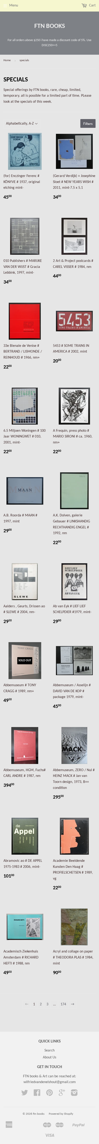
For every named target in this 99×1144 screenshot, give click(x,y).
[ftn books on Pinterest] (49, 1094)
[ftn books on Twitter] (24, 1094)
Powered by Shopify (61, 1113)
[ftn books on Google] (61, 1094)
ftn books (49, 26)
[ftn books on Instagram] (74, 1094)
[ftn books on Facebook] (37, 1094)
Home (7, 60)
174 (63, 1004)
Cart (92, 5)
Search (49, 1050)
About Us (49, 1057)
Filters (88, 123)
